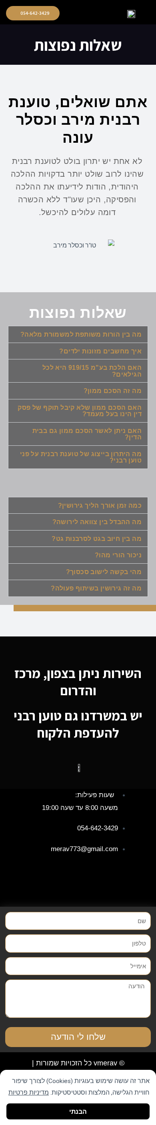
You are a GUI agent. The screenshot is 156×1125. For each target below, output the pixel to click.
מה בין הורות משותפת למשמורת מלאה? (81, 334)
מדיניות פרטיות (28, 1092)
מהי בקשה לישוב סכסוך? (104, 571)
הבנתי (78, 1111)
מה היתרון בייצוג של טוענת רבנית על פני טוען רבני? (81, 457)
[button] (100, 13)
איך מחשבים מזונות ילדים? (100, 351)
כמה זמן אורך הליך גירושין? (100, 505)
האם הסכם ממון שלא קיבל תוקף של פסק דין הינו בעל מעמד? (80, 411)
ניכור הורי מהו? (118, 555)
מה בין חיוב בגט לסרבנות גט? (97, 538)
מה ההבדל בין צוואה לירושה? (97, 522)
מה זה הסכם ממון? (113, 390)
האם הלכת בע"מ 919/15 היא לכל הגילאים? (92, 371)
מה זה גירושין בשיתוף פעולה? (96, 588)
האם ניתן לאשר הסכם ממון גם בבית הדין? (87, 434)
